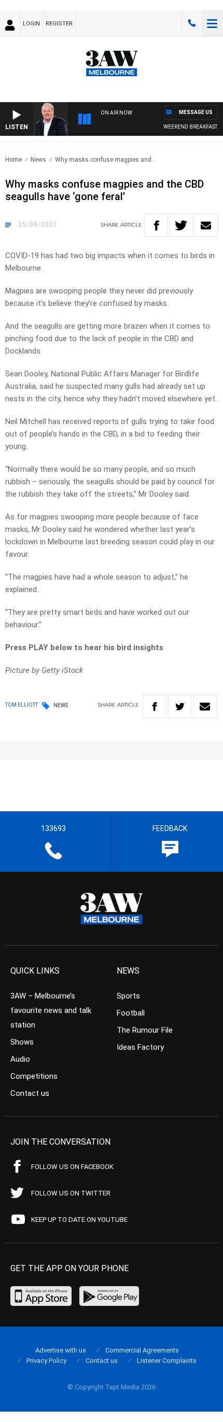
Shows (22, 1042)
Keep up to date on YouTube (79, 1219)
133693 (192, 23)
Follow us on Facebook (72, 1167)
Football (131, 1013)
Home (13, 159)
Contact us (29, 1093)
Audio (20, 1059)
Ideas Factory (140, 1047)
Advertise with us (60, 1350)
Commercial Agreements (142, 1350)
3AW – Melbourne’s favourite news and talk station (50, 1010)
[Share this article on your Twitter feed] (181, 225)
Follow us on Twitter (70, 1193)
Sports (128, 996)
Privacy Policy (46, 1360)
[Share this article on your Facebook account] (156, 225)
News (38, 159)
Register (59, 23)
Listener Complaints (167, 1360)
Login (31, 23)
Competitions (34, 1076)
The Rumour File (145, 1030)
